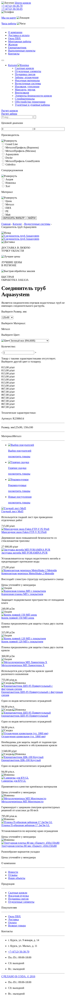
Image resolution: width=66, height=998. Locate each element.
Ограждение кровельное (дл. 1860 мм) (23, 736)
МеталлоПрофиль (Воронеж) (22, 147)
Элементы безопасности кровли (33, 95)
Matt (7, 214)
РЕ (7, 211)
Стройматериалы (25, 98)
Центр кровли (23, 2)
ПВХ (8, 207)
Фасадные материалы (27, 80)
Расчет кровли (9, 110)
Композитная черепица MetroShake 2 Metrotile (27, 573)
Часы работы (8, 23)
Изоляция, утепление (27, 86)
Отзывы (12, 875)
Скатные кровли (24, 68)
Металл (9, 204)
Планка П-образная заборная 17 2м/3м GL (25, 825)
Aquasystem (12, 154)
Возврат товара (17, 925)
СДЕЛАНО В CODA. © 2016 (18, 976)
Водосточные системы (28, 83)
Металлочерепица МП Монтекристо (22, 801)
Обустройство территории (30, 101)
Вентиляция (22, 92)
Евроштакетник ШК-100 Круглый (21, 760)
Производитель (10, 135)
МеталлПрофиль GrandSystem (22, 161)
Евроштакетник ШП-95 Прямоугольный (24, 715)
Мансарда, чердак (25, 89)
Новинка (10, 182)
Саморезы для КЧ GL (13, 780)
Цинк (8, 201)
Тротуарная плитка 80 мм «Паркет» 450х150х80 (29, 845)
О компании (15, 32)
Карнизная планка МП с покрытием (22, 594)
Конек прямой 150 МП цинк (17, 617)
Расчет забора (9, 113)
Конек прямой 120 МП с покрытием (22, 641)
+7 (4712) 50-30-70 (12, 5)
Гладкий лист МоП (12, 511)
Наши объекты (16, 878)
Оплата (12, 922)
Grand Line (11, 144)
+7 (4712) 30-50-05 (12, 8)
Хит (7, 186)
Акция (9, 179)
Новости (13, 872)
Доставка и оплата (18, 35)
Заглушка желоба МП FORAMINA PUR (24, 552)
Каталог (12, 65)
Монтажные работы (19, 41)
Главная (5, 224)
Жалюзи (13, 44)
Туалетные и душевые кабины (32, 104)
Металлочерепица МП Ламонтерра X (23, 665)
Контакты (13, 53)
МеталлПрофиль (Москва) (20, 150)
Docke (9, 157)
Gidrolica (10, 164)
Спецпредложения (12, 170)
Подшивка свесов (25, 74)
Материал (7, 191)
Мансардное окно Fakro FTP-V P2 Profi (24, 532)
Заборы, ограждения (26, 77)
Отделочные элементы (28, 71)
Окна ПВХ (14, 38)
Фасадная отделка (18, 895)
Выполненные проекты (21, 50)
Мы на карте (8, 17)
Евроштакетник (17, 47)
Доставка (13, 919)
